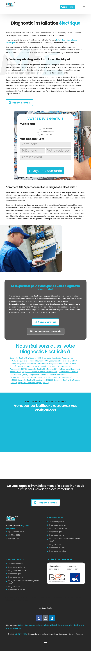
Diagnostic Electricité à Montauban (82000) (40, 372)
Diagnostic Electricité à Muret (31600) (32, 363)
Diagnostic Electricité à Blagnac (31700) (44, 369)
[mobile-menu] (80, 7)
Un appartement (46, 132)
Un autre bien (46, 134)
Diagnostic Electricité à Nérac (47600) (26, 358)
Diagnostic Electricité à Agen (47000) (33, 383)
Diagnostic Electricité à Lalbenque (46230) (35, 380)
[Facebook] (39, 618)
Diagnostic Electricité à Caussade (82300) (34, 377)
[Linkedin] (52, 618)
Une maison (46, 129)
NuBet (20, 625)
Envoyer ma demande (45, 171)
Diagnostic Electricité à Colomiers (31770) (34, 366)
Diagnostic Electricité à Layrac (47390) (33, 361)
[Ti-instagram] (45, 618)
